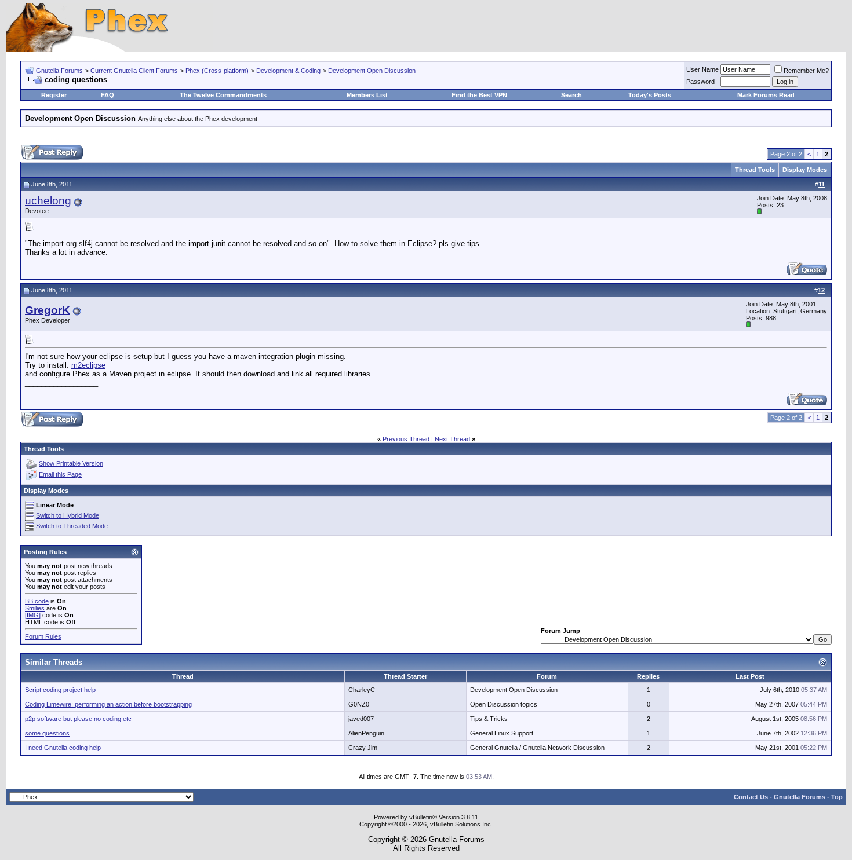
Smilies (35, 608)
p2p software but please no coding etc (78, 718)
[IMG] (33, 615)
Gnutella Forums (59, 70)
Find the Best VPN (479, 95)
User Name (702, 69)
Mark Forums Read (766, 95)
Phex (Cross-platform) (217, 70)
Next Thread (452, 439)
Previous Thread (406, 439)
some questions (47, 733)
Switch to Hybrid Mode (67, 515)
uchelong (48, 201)
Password (700, 81)
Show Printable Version (71, 463)
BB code (37, 601)
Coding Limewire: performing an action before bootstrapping (108, 704)
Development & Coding (288, 70)
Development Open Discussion (372, 70)
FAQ (107, 95)
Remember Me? (806, 70)
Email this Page (60, 474)
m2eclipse (88, 365)
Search (571, 95)
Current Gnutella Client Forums (134, 70)
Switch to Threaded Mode (72, 525)
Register (54, 95)
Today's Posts (649, 95)
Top (837, 796)
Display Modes (804, 169)
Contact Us (751, 796)
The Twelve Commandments (223, 95)
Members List (367, 95)
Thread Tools (755, 169)
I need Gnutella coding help (63, 747)
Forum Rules (43, 636)
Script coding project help (60, 689)
